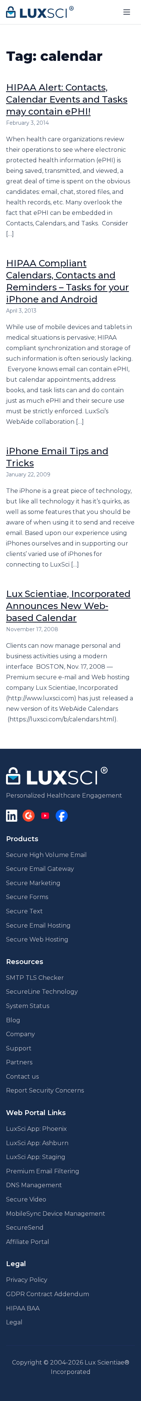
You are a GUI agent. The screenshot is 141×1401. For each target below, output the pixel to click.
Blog (13, 1020)
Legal (14, 1322)
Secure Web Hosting (37, 939)
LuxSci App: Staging (35, 1157)
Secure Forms (27, 897)
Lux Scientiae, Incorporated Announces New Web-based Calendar (68, 605)
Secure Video (26, 1199)
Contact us (22, 1076)
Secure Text (24, 911)
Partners (19, 1062)
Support (19, 1048)
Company (20, 1034)
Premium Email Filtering (42, 1171)
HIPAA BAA (22, 1308)
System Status (27, 1006)
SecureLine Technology (42, 991)
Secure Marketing (33, 883)
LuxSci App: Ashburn (37, 1143)
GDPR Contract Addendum (47, 1294)
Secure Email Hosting (38, 925)
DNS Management (34, 1185)
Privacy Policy (26, 1279)
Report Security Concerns (45, 1090)
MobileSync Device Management (55, 1213)
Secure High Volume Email (46, 854)
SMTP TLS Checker (35, 977)
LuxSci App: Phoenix (36, 1128)
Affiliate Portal (27, 1241)
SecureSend (25, 1227)
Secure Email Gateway (40, 868)
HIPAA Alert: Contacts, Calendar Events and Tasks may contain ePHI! (66, 99)
